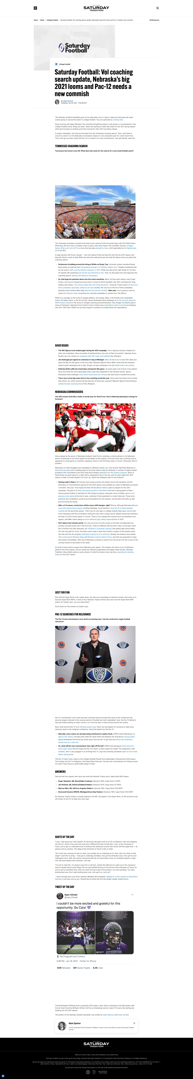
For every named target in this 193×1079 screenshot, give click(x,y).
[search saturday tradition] (157, 8)
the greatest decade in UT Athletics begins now (99, 267)
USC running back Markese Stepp (71, 537)
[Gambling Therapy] (102, 1072)
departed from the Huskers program (113, 473)
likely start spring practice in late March (92, 490)
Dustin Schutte (123, 1015)
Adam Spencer (68, 101)
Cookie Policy (113, 1055)
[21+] (88, 1072)
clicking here (118, 120)
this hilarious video (70, 293)
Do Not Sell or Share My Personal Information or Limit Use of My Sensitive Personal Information (96, 1067)
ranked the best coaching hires (70, 384)
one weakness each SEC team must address (93, 356)
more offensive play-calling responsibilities (101, 519)
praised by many (102, 248)
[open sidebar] (35, 8)
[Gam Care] (94, 1072)
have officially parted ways (86, 727)
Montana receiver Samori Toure (100, 537)
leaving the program (62, 470)
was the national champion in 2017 (87, 270)
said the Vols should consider (96, 290)
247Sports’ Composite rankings (100, 529)
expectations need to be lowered (116, 305)
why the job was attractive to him (91, 273)
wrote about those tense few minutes (93, 375)
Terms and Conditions (98, 1055)
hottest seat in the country (124, 365)
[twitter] (134, 1023)
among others (129, 737)
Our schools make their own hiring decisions (91, 285)
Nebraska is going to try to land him (95, 534)
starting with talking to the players (84, 276)
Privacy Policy (85, 1055)
